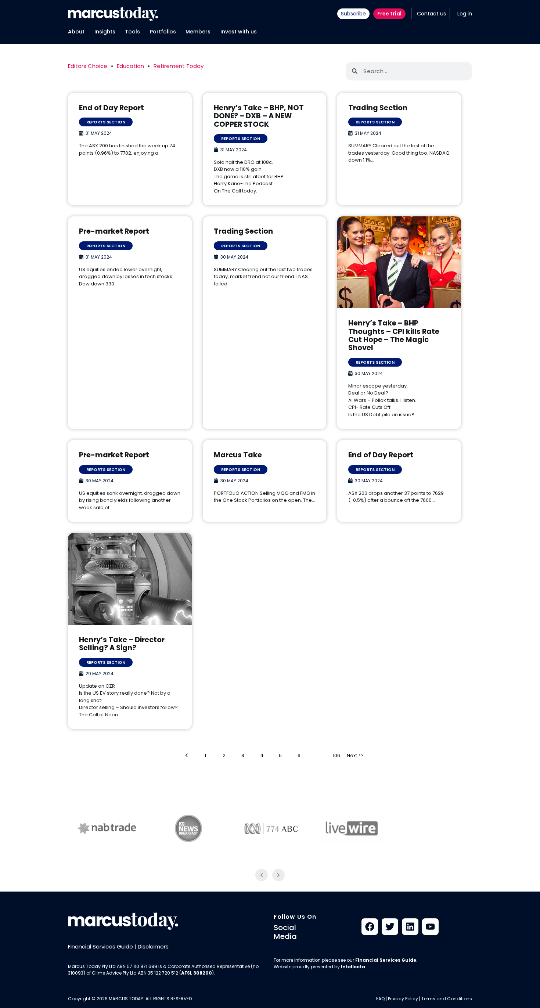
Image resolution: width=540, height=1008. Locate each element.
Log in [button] (464, 13)
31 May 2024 (99, 133)
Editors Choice (87, 66)
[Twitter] (390, 926)
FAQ (380, 999)
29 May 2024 (100, 673)
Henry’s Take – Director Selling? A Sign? (122, 644)
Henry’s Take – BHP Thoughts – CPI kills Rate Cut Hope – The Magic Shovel (393, 335)
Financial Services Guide (100, 946)
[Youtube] (430, 926)
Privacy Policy (403, 999)
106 (339, 755)
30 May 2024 (234, 257)
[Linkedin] (410, 926)
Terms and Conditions (446, 999)
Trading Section (377, 108)
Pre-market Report (114, 231)
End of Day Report (111, 108)
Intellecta (353, 967)
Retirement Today (179, 66)
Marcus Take (238, 455)
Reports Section (105, 122)
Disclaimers (153, 946)
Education (130, 66)
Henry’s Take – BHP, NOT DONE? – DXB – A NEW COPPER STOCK (259, 116)
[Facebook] (369, 926)
